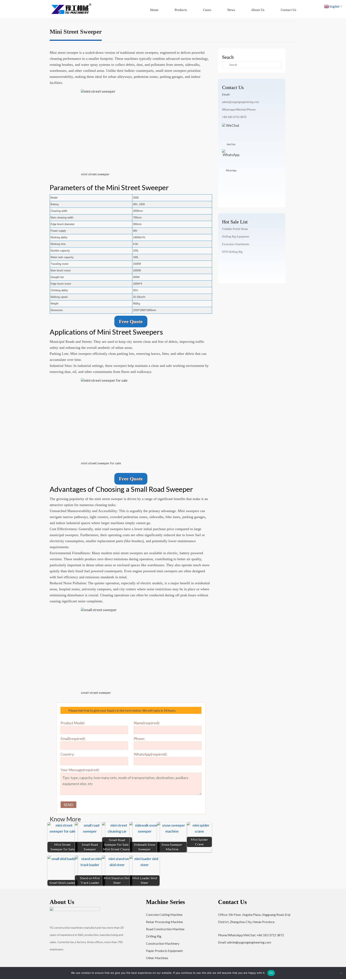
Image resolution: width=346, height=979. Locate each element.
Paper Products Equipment (164, 951)
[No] (341, 973)
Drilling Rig (153, 936)
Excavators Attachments (235, 244)
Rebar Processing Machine (164, 922)
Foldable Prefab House (235, 228)
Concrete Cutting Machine (164, 914)
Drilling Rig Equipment (235, 236)
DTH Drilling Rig (232, 251)
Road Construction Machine (165, 929)
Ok (271, 972)
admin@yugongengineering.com (240, 101)
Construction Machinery (162, 943)
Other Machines (157, 958)
